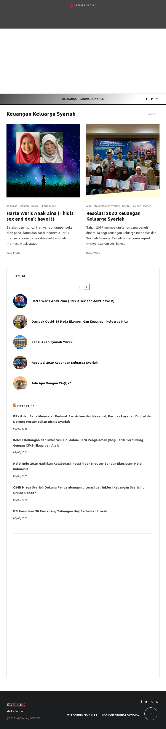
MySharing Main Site (82, 714)
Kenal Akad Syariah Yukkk (52, 342)
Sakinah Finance (92, 99)
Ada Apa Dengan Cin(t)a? (51, 383)
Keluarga (69, 99)
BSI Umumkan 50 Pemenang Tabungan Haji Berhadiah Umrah (60, 511)
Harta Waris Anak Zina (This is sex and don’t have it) (39, 215)
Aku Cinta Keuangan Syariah (103, 206)
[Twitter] (151, 99)
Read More (13, 253)
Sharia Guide (48, 206)
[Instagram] (157, 99)
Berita (126, 206)
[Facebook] (146, 99)
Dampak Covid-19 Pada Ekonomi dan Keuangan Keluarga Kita (80, 321)
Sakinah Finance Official (120, 714)
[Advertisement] (83, 61)
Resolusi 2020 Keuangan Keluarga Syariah (113, 215)
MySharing (26, 405)
